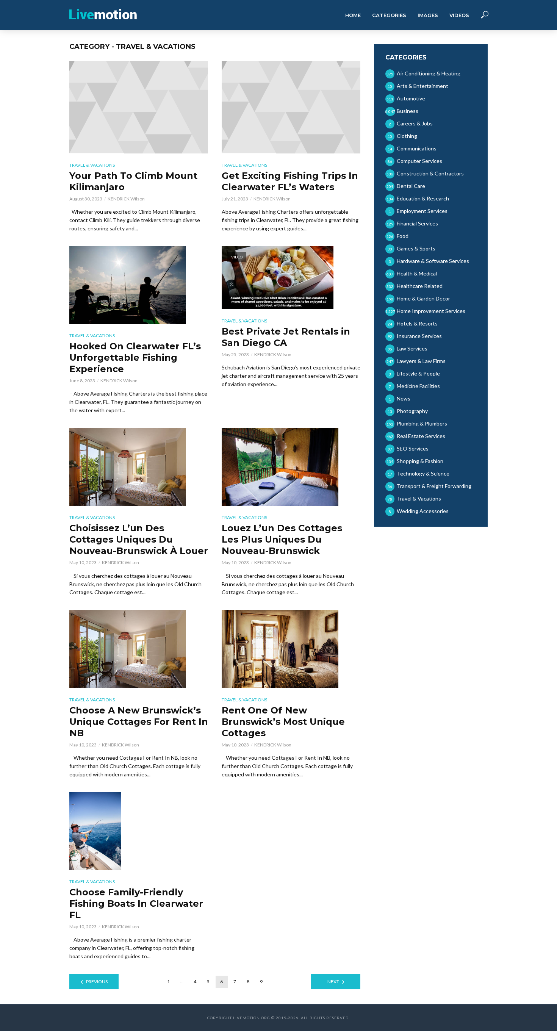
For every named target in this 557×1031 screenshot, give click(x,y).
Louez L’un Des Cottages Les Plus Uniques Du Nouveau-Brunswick (282, 539)
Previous (97, 981)
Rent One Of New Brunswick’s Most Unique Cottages (283, 721)
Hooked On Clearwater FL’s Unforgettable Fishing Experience (135, 357)
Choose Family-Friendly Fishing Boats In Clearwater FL (136, 903)
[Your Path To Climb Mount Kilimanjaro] (138, 107)
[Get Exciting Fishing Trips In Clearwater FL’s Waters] (291, 107)
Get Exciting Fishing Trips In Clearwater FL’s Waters (290, 181)
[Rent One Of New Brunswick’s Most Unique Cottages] (291, 649)
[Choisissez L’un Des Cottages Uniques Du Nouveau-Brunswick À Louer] (138, 467)
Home (353, 15)
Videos (459, 15)
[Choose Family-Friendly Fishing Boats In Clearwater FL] (138, 831)
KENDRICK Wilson (126, 199)
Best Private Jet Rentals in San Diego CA (286, 337)
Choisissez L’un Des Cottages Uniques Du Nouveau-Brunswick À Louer (138, 539)
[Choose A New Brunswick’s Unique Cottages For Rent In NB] (138, 649)
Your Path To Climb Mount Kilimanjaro (133, 181)
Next (333, 981)
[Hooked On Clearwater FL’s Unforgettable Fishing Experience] (138, 285)
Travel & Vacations (92, 165)
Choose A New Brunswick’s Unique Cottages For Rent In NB (138, 721)
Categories (389, 15)
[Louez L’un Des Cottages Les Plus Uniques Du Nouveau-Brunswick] (291, 467)
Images (428, 15)
